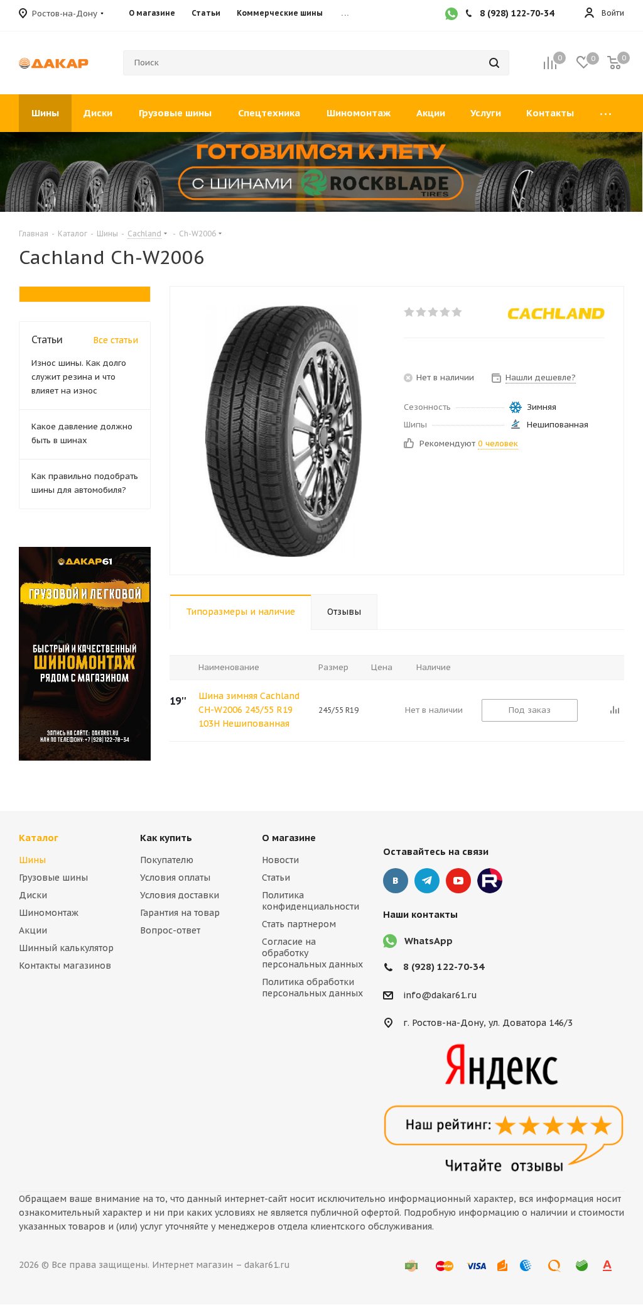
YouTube (458, 880)
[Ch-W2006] (283, 430)
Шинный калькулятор (66, 948)
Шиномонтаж (48, 912)
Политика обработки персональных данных (312, 987)
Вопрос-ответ (170, 930)
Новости (280, 860)
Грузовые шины (53, 877)
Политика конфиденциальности (310, 900)
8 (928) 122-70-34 (443, 966)
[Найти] (494, 62)
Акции (33, 930)
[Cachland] (556, 314)
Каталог (38, 838)
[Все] (605, 113)
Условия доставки (179, 895)
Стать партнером (299, 924)
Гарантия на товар (180, 912)
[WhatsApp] (451, 15)
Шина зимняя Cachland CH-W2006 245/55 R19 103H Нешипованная (249, 709)
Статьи (276, 877)
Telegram (427, 880)
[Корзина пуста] (614, 63)
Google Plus (489, 880)
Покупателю (166, 860)
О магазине (289, 838)
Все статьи (115, 340)
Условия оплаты (175, 877)
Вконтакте (395, 880)
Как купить (166, 838)
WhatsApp (428, 941)
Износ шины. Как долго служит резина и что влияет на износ (78, 377)
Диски (33, 895)
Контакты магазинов (65, 965)
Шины (32, 860)
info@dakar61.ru (440, 995)
